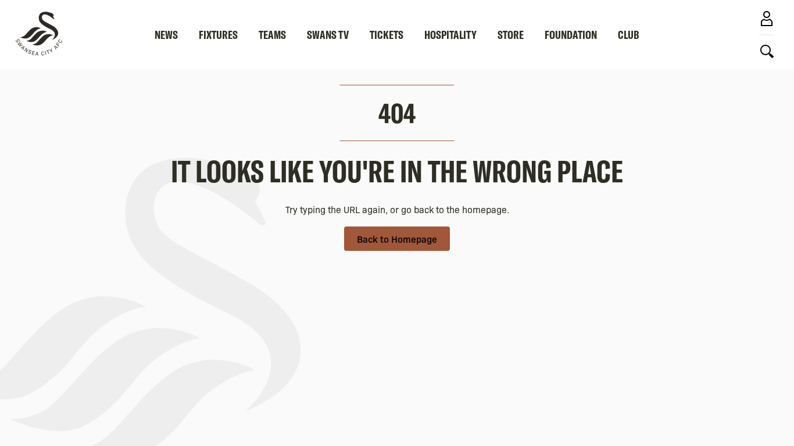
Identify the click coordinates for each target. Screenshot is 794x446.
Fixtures (218, 34)
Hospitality (450, 34)
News (166, 34)
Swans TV (328, 34)
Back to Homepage (397, 238)
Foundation (571, 34)
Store (511, 34)
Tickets (386, 34)
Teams (272, 34)
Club (628, 34)
